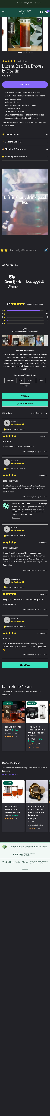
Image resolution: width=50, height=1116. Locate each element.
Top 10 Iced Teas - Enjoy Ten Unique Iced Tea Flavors (36, 731)
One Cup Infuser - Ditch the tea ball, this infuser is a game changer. (36, 813)
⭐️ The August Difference (14, 157)
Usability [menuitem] (10, 380)
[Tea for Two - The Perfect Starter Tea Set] (13, 791)
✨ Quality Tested (10, 135)
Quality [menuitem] (30, 380)
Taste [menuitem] (41, 380)
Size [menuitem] (20, 380)
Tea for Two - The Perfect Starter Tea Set (13, 810)
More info (25, 869)
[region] (25, 340)
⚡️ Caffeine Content (11, 142)
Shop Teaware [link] (9, 775)
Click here (6, 123)
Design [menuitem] (25, 386)
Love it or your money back (27, 3)
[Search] (41, 12)
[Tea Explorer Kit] (13, 712)
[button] (14, 61)
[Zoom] (39, 20)
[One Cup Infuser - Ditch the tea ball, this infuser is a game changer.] (37, 791)
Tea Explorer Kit (13, 727)
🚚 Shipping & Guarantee (14, 149)
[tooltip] (33, 351)
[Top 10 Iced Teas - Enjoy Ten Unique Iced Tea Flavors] (37, 712)
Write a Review (26, 405)
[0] (46, 12)
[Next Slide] (46, 340)
